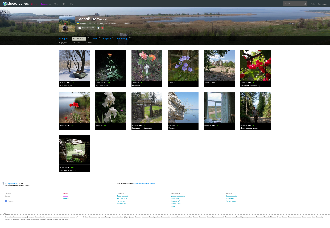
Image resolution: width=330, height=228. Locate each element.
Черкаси (49, 219)
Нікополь (273, 217)
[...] (219, 107)
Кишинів (195, 217)
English (7, 196)
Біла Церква (93, 217)
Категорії (88, 43)
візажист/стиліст (40, 217)
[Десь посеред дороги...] (255, 107)
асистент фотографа (52, 217)
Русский (8, 193)
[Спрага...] (183, 107)
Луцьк (233, 217)
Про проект (175, 198)
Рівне (290, 217)
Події (173, 206)
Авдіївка (85, 217)
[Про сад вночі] (110, 65)
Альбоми (76, 43)
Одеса (279, 217)
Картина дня (121, 201)
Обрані (107, 38)
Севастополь (296, 217)
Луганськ (228, 217)
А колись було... (66, 86)
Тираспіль (15, 219)
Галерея (46, 4)
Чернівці (61, 219)
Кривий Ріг (210, 217)
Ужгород (22, 219)
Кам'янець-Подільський (169, 217)
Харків (28, 219)
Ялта (66, 219)
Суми (313, 217)
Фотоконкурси (121, 203)
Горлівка (120, 217)
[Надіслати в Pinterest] (102, 28)
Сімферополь (306, 217)
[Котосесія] (146, 65)
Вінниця (114, 217)
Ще (64, 4)
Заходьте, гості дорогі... (142, 128)
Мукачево (259, 217)
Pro (71, 4)
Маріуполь (243, 217)
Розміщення (230, 198)
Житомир (138, 217)
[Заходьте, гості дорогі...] (146, 107)
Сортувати (63, 43)
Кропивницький (219, 217)
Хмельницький (41, 219)
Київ (190, 217)
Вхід (313, 4)
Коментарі (122, 38)
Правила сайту (176, 201)
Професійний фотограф (13, 217)
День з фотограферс (178, 196)
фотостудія (73, 217)
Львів (238, 217)
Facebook (10, 201)
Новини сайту (175, 203)
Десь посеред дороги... (250, 128)
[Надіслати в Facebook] (98, 28)
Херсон (33, 219)
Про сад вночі (102, 86)
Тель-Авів (319, 217)
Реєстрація (322, 4)
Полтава (284, 217)
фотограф (25, 217)
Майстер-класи (231, 201)
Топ (56, 4)
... (205, 128)
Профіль (64, 38)
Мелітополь (251, 217)
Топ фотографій (122, 198)
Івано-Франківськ (154, 217)
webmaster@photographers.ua (144, 183)
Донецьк (131, 217)
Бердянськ (101, 217)
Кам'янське (181, 217)
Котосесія (136, 86)
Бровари (108, 217)
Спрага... (172, 128)
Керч (187, 217)
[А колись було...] (74, 65)
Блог (95, 38)
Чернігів (55, 219)
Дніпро (126, 217)
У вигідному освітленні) (250, 86)
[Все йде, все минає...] (74, 150)
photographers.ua (11, 183)
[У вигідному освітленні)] (255, 65)
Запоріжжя (145, 217)
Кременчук (202, 217)
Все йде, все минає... (69, 170)
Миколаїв (266, 217)
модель (31, 217)
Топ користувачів (122, 196)
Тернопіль (8, 219)
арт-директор (64, 217)
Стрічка (34, 4)
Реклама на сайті (231, 196)
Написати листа (88, 28)
